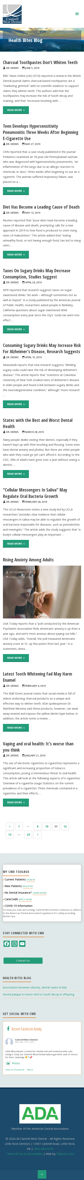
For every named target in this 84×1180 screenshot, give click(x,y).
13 (9, 834)
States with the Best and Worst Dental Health (37, 423)
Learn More (39, 892)
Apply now (25, 899)
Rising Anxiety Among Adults (28, 560)
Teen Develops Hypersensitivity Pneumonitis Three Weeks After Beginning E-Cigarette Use (40, 132)
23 (28, 834)
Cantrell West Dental (26, 1039)
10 (46, 826)
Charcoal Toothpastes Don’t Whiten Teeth (40, 62)
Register (28, 886)
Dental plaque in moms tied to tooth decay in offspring (39, 994)
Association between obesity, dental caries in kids (35, 987)
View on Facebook (14, 1069)
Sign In (31, 879)
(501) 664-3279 (43, 1149)
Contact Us (23, 960)
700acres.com (65, 1154)
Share (30, 1069)
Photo (16, 1063)
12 (65, 826)
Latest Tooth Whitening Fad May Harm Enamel (37, 677)
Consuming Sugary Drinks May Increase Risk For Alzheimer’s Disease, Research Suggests (42, 348)
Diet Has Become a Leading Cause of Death (41, 207)
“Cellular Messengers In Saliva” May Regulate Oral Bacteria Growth (35, 493)
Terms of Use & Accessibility (24, 1154)
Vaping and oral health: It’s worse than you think (38, 747)
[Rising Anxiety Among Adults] (57, 592)
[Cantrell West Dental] (12, 14)
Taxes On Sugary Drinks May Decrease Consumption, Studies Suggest (36, 273)
